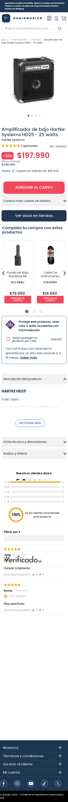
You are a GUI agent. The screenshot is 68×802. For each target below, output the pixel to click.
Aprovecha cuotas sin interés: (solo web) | (35, 6)
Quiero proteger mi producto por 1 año (24, 339)
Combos (35, 40)
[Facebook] (3, 784)
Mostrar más (30, 423)
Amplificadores (18, 40)
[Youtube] (30, 784)
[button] (34, 81)
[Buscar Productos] (60, 28)
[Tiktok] (44, 784)
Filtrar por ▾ (12, 531)
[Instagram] (17, 784)
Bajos (5, 40)
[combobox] (34, 28)
